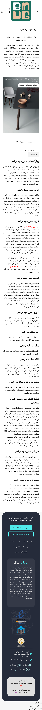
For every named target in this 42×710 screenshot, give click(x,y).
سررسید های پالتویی (15, 266)
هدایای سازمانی (26, 37)
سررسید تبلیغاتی (12, 37)
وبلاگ (12, 541)
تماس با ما (16, 547)
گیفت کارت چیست (21, 552)
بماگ (35, 37)
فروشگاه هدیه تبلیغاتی (24, 541)
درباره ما (26, 547)
